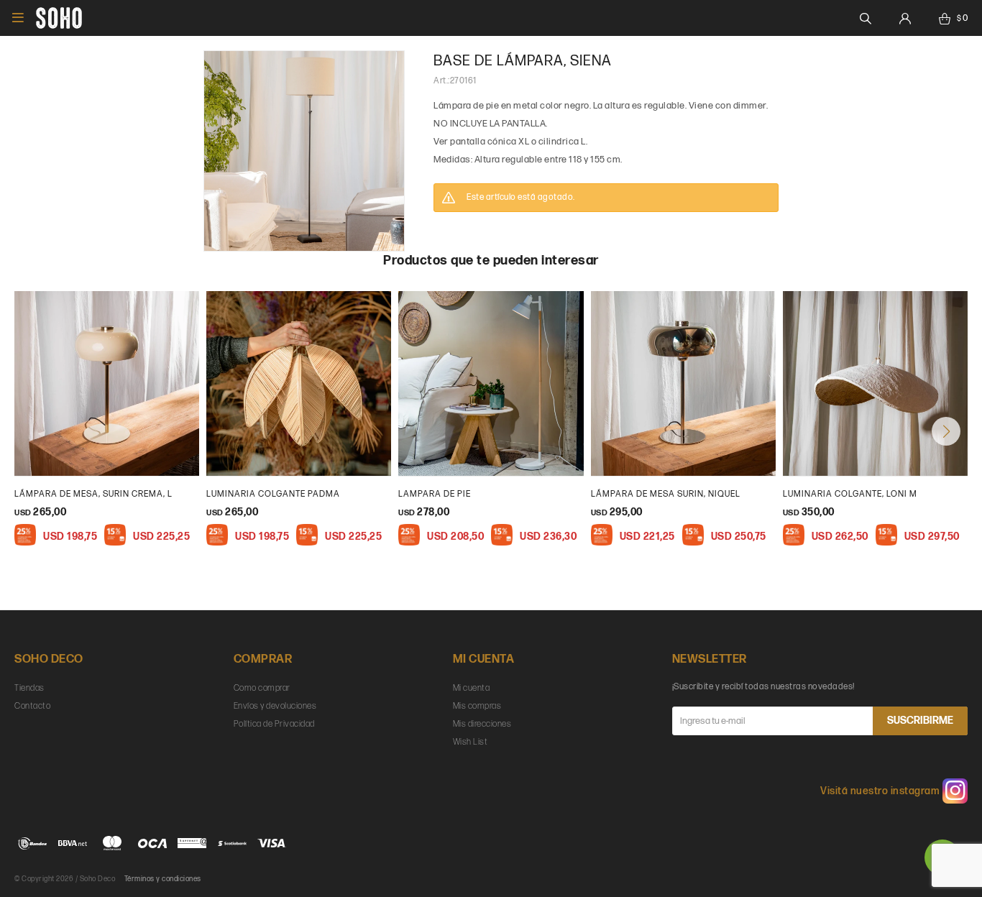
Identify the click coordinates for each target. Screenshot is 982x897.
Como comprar (262, 688)
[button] (946, 431)
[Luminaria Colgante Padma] (298, 383)
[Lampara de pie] (490, 383)
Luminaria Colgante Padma (273, 494)
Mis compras (477, 706)
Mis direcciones (482, 724)
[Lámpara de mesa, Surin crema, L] (106, 383)
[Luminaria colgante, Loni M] (875, 383)
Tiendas (29, 688)
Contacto (32, 706)
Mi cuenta (471, 688)
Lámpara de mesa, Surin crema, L (93, 494)
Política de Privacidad (274, 724)
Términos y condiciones (162, 879)
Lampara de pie (434, 494)
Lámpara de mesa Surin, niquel (665, 494)
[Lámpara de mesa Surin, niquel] (683, 383)
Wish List (470, 742)
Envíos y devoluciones (275, 706)
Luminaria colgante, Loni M (850, 494)
